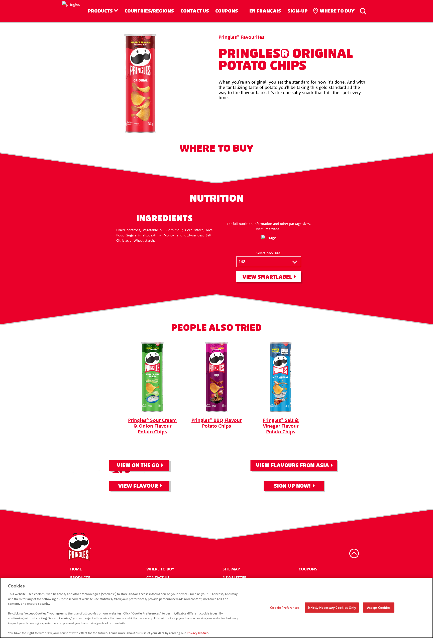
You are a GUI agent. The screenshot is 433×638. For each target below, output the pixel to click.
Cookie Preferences (284, 607)
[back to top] (354, 553)
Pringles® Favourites (241, 37)
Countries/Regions (149, 11)
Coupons (226, 11)
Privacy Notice (197, 633)
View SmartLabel (267, 277)
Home (76, 568)
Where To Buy (160, 568)
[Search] (362, 11)
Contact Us (158, 577)
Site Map (231, 568)
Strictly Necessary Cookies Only (331, 607)
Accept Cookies (378, 607)
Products (100, 11)
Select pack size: (268, 253)
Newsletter (235, 577)
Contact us (194, 11)
